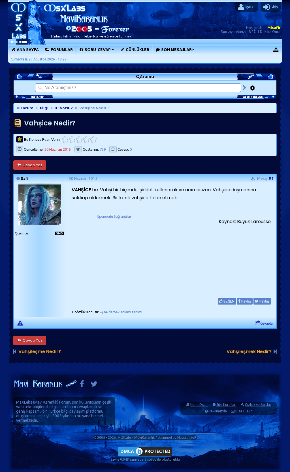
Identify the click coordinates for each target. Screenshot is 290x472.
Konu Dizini (199, 404)
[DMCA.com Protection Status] (145, 456)
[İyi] (86, 139)
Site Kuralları (226, 404)
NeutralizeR (187, 437)
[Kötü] (72, 139)
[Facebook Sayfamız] (82, 385)
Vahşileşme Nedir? (39, 351)
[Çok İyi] (93, 139)
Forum (26, 108)
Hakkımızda (217, 411)
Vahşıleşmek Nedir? (249, 351)
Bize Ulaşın (244, 411)
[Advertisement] (114, 254)
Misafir (274, 28)
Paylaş (245, 301)
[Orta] (79, 139)
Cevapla (266, 323)
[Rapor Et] (20, 322)
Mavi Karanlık (45, 402)
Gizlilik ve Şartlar (258, 404)
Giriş (274, 7)
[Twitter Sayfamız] (94, 385)
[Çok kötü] (65, 139)
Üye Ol (249, 7)
